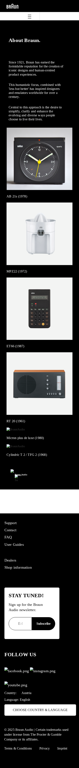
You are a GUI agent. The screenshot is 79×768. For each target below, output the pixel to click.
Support (10, 523)
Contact (10, 530)
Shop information (18, 567)
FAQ (8, 537)
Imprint (62, 748)
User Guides (14, 544)
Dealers (10, 560)
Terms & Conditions (18, 748)
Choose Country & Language (40, 710)
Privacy (44, 748)
